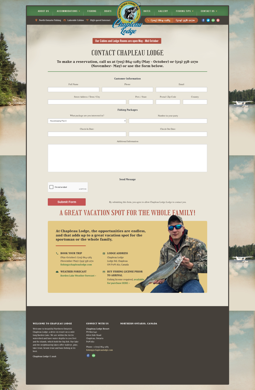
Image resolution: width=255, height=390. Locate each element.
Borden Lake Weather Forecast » (78, 275)
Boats (108, 11)
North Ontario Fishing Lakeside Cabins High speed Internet (72, 20)
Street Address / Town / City (87, 96)
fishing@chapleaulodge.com (76, 264)
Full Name (73, 84)
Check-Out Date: (168, 128)
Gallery (163, 11)
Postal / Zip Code (168, 96)
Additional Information (127, 141)
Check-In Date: (87, 128)
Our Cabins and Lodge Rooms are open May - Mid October (127, 41)
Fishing (91, 11)
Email (181, 84)
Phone (127, 84)
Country (195, 96)
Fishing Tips (183, 11)
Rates (147, 11)
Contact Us (208, 11)
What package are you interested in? (87, 115)
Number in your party (168, 115)
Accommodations (67, 11)
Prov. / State (141, 96)
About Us (43, 11)
